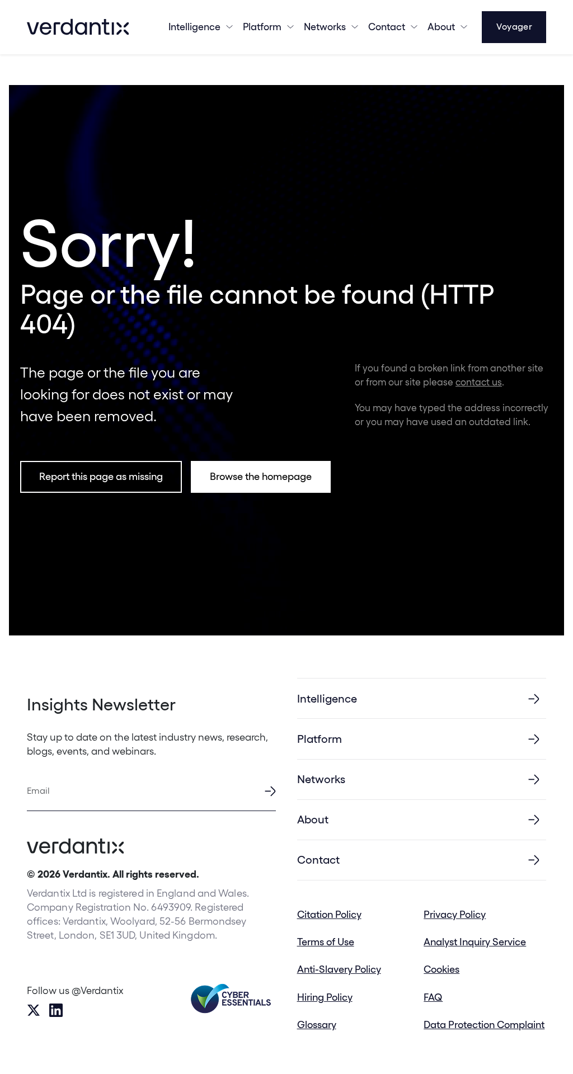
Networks (321, 779)
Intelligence (194, 26)
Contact (386, 26)
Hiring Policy (325, 997)
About (441, 26)
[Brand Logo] (78, 27)
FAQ (433, 997)
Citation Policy (329, 914)
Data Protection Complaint (484, 1024)
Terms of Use (325, 942)
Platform (262, 26)
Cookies (441, 969)
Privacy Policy (455, 914)
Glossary (316, 1024)
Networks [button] (325, 26)
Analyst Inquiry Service (475, 942)
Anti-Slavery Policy (339, 969)
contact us (478, 382)
